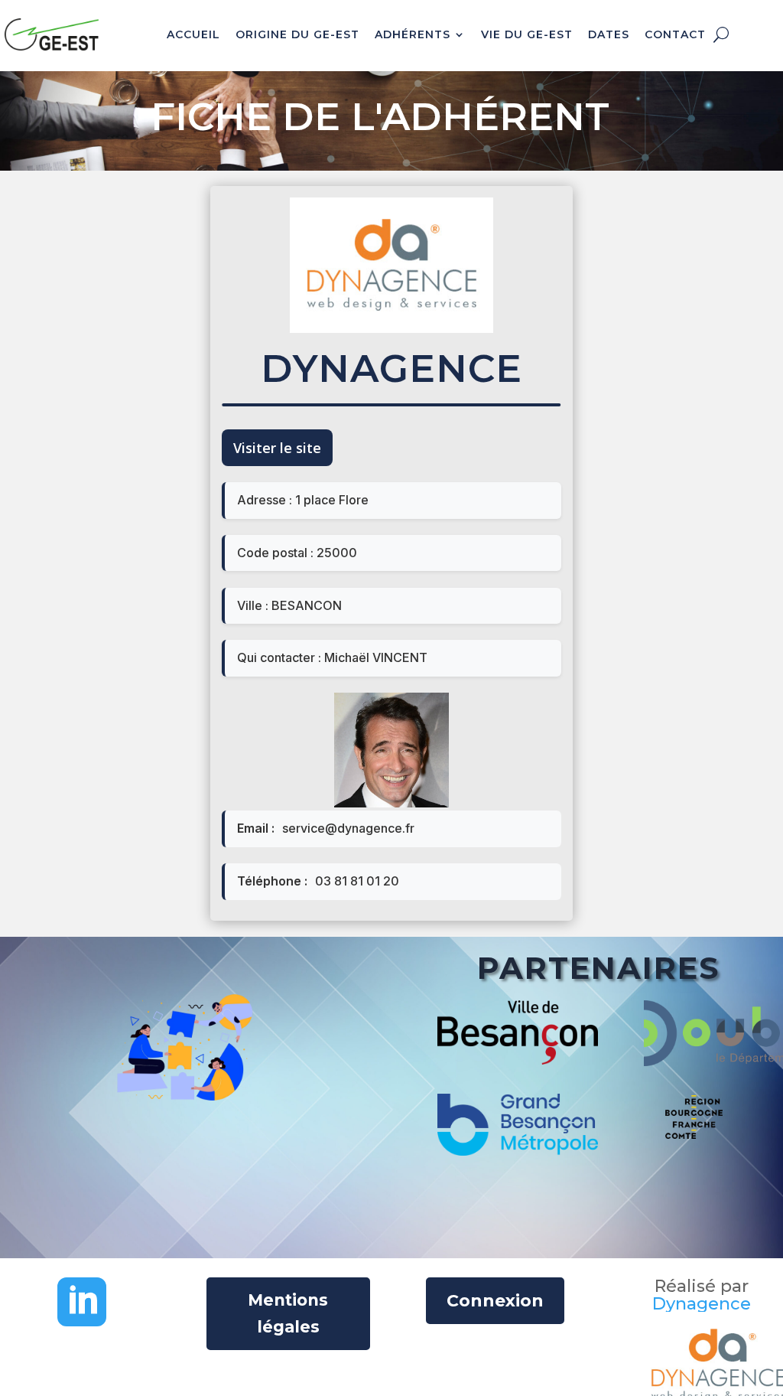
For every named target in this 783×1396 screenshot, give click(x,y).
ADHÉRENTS (412, 34)
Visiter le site (277, 448)
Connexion (495, 1300)
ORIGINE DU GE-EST (297, 34)
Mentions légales (288, 1313)
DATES (608, 34)
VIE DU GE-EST (527, 34)
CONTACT (675, 34)
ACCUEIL (193, 34)
